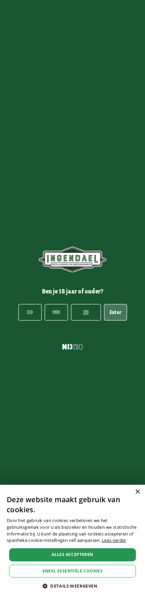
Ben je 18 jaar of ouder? (72, 291)
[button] (72, 586)
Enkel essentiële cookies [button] (72, 571)
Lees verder (114, 540)
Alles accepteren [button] (72, 554)
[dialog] (72, 541)
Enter (115, 312)
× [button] (137, 491)
